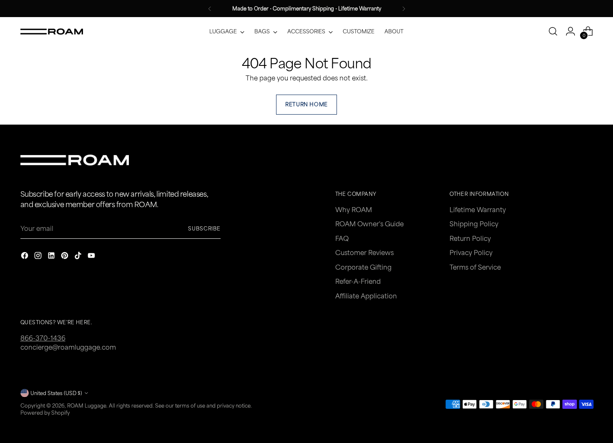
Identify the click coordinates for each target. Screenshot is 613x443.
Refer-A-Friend (358, 281)
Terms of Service (475, 267)
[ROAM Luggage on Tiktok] (79, 256)
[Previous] (210, 8)
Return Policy (470, 238)
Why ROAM (353, 209)
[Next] (403, 8)
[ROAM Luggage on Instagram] (39, 256)
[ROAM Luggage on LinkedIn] (52, 256)
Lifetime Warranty (478, 209)
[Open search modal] (553, 31)
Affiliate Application (366, 295)
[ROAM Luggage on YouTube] (92, 256)
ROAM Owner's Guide (369, 223)
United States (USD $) (56, 393)
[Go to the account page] (570, 31)
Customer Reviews (364, 252)
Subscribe (204, 228)
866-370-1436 (42, 337)
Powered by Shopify (45, 412)
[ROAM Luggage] (51, 31)
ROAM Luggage (86, 405)
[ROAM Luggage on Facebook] (25, 256)
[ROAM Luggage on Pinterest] (65, 256)
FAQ (342, 238)
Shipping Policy (474, 223)
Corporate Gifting (363, 267)
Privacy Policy (471, 252)
